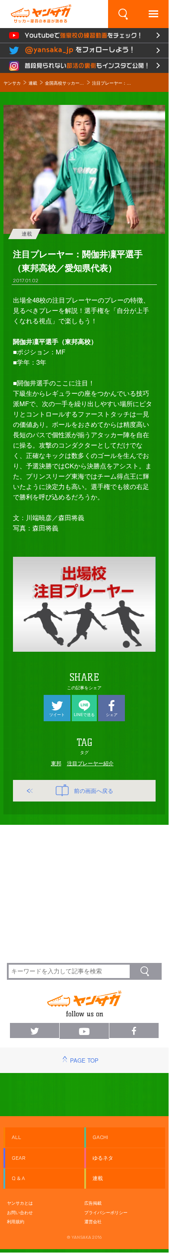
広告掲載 (93, 1203)
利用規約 (15, 1221)
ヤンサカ (12, 83)
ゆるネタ (102, 1158)
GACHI (100, 1137)
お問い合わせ (20, 1212)
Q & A (18, 1178)
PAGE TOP (84, 1060)
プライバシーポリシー (106, 1212)
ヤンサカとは (20, 1203)
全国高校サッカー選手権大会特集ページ (64, 83)
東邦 (56, 763)
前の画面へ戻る (93, 791)
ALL (16, 1137)
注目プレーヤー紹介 (90, 763)
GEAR (19, 1158)
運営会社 (93, 1221)
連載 (33, 83)
